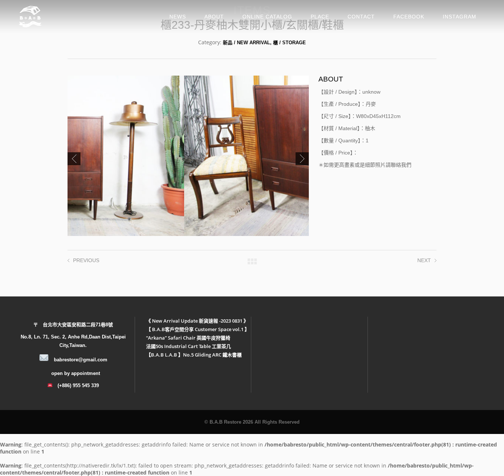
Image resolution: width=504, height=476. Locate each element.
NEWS (177, 17)
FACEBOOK (408, 17)
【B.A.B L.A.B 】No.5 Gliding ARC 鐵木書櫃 (194, 354)
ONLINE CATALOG (267, 17)
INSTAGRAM (459, 17)
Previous (74, 158)
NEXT (424, 260)
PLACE (320, 17)
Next (302, 158)
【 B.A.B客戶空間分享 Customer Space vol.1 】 (197, 329)
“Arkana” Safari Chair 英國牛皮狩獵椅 (188, 337)
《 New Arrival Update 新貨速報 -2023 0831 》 (197, 320)
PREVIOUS (86, 260)
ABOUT (214, 17)
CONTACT (361, 17)
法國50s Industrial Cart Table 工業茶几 (188, 346)
